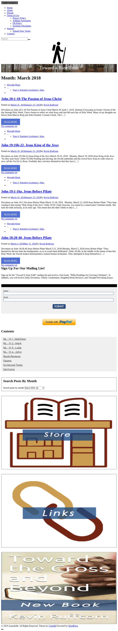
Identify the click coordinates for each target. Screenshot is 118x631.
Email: (5, 297)
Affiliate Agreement (22, 20)
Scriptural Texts (13, 365)
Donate (10, 13)
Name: (6, 291)
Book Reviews (12, 356)
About (10, 10)
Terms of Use (13, 15)
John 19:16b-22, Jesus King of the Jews (30, 145)
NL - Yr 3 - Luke (12, 347)
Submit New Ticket (21, 31)
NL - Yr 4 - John (12, 352)
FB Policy (17, 23)
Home (10, 7)
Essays (7, 360)
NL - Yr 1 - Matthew (14, 339)
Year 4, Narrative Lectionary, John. (28, 90)
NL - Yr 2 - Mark (12, 343)
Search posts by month (13, 388)
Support (10, 28)
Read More (10, 122)
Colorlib (52, 626)
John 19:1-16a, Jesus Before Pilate (26, 191)
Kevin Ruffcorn (51, 105)
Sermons (9, 369)
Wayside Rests (13, 85)
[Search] (29, 39)
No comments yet (9, 126)
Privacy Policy (19, 18)
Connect (11, 33)
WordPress (73, 626)
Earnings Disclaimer (22, 26)
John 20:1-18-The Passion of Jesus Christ (31, 99)
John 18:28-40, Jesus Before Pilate (26, 238)
